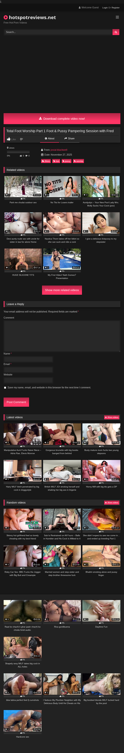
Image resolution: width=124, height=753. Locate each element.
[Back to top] (114, 744)
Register (116, 7)
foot (57, 161)
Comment (9, 317)
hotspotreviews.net (32, 17)
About (50, 138)
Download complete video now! (63, 118)
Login (105, 7)
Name (8, 353)
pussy (67, 161)
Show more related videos (62, 290)
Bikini (47, 161)
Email (7, 364)
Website (8, 374)
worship (79, 161)
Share (71, 138)
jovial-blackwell (59, 150)
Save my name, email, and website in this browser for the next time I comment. (49, 387)
